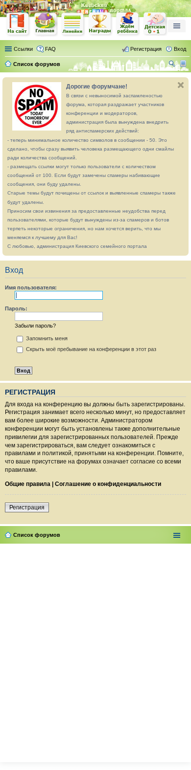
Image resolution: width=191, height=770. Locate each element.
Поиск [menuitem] (173, 65)
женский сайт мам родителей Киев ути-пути (18, 25)
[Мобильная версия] (184, 64)
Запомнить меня (46, 338)
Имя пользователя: (31, 287)
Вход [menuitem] (180, 49)
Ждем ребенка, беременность (128, 24)
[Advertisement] (95, 650)
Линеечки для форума (73, 24)
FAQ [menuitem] (50, 49)
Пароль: (16, 308)
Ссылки (23, 49)
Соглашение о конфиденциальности (108, 484)
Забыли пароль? (35, 326)
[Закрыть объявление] (181, 85)
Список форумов (36, 535)
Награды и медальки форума (100, 24)
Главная (45, 24)
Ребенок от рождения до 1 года (155, 24)
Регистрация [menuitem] (146, 49)
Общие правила (27, 484)
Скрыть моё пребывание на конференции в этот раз (90, 349)
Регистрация (27, 507)
